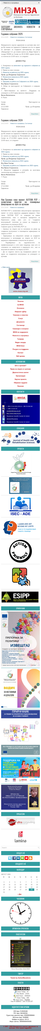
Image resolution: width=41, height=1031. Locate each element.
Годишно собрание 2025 (12, 34)
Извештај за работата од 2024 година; (16, 156)
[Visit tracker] (20, 939)
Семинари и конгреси (20, 329)
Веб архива (20, 356)
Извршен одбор (20, 311)
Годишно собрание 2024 (12, 120)
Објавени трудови (20, 383)
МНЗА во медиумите (20, 332)
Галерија (20, 339)
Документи (20, 322)
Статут (20, 318)
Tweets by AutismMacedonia (20, 978)
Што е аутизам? (20, 365)
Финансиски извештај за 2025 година (15, 77)
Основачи (20, 308)
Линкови (20, 386)
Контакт (20, 353)
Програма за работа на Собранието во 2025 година (20, 165)
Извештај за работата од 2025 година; (16, 72)
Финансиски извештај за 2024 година (15, 161)
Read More (34, 114)
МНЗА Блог (21, 346)
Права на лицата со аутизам (20, 369)
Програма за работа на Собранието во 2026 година (20, 81)
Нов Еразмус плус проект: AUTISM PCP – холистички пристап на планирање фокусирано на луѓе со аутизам (20, 202)
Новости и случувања (17, 37)
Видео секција (20, 342)
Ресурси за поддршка (20, 349)
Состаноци (28, 37)
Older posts (5, 267)
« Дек (20, 894)
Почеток (21, 301)
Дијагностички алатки (20, 372)
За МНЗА (20, 305)
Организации (20, 376)
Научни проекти (20, 379)
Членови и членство (20, 315)
